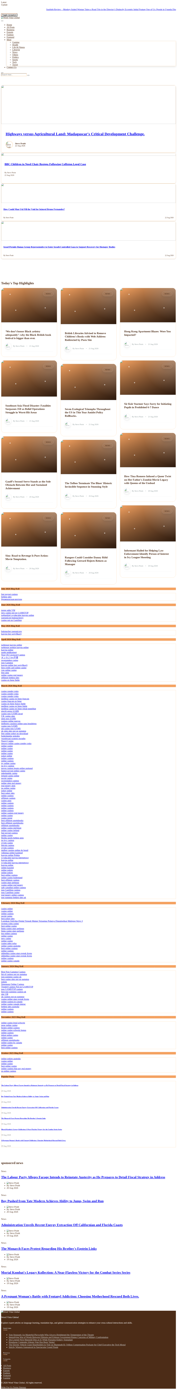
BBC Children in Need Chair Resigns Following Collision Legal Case (45, 164)
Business (10, 30)
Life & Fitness (18, 47)
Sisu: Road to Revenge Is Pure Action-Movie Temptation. (27, 557)
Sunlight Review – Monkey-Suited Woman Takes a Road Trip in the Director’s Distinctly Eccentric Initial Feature (67, 9)
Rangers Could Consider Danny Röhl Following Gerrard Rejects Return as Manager (86, 561)
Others (15, 55)
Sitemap (22, 1387)
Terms (16, 1387)
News (14, 52)
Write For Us (7, 1387)
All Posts (11, 27)
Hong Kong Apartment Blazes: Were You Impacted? (147, 333)
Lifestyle (16, 50)
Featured (10, 37)
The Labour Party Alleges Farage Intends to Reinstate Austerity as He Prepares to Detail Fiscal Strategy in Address (39, 1085)
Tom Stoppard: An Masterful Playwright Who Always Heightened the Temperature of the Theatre (51, 1335)
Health (15, 45)
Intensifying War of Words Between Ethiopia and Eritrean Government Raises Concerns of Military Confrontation (58, 1337)
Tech (14, 62)
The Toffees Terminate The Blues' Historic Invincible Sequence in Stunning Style (88, 485)
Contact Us (11, 67)
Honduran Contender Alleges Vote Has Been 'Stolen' (32, 1342)
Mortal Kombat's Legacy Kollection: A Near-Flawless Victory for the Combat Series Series (31, 1129)
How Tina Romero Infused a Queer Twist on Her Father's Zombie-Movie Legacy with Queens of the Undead (147, 480)
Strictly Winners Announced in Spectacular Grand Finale (33, 1347)
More (9, 40)
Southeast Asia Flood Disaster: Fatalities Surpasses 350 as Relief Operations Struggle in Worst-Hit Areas (28, 409)
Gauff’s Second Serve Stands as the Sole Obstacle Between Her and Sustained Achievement (28, 485)
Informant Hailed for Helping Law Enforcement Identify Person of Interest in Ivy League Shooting (146, 554)
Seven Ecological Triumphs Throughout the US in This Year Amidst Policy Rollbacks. (87, 412)
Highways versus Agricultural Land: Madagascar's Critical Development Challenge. (75, 134)
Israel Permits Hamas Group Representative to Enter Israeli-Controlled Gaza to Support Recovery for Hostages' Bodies (59, 247)
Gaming (15, 42)
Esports (10, 32)
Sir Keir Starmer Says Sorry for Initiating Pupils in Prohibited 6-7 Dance (147, 405)
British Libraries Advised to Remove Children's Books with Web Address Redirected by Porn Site (85, 336)
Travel (15, 64)
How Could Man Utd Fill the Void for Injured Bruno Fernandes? (34, 209)
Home (9, 25)
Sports (15, 60)
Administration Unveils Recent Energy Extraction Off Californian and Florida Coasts (29, 1107)
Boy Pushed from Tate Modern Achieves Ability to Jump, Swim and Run (25, 1096)
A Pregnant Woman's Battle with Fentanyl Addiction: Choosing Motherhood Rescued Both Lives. (33, 1140)
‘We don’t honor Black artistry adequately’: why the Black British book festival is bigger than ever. (28, 335)
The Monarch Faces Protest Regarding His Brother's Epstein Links (23, 1118)
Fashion (10, 35)
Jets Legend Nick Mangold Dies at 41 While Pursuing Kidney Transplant (41, 1340)
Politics (15, 57)
